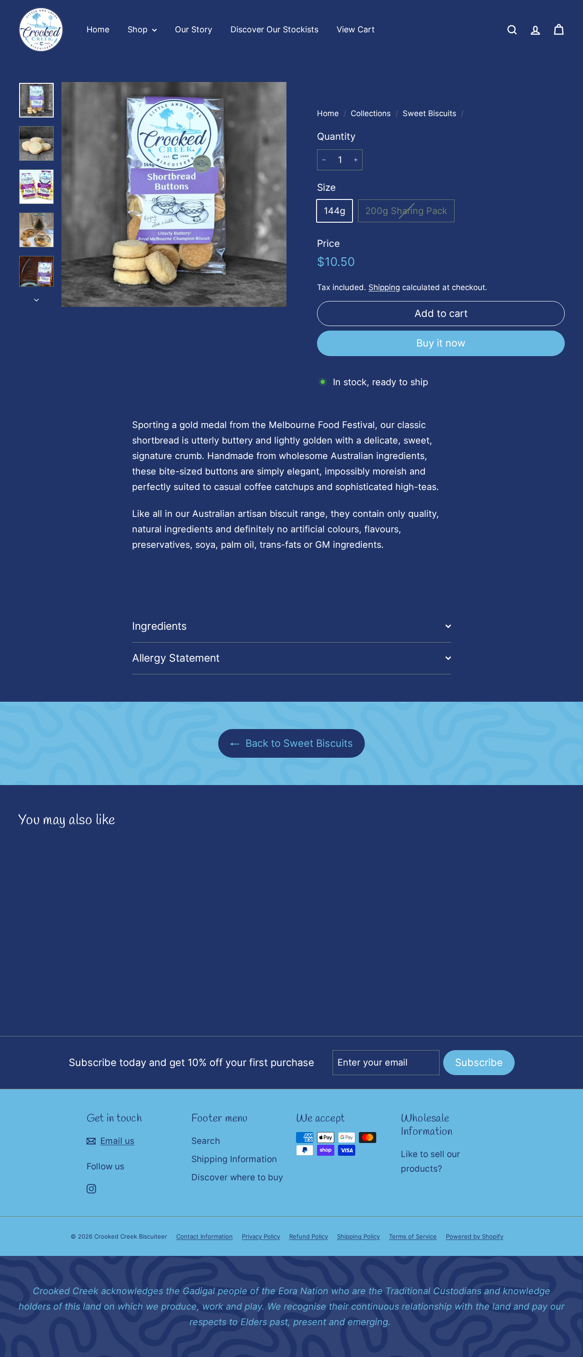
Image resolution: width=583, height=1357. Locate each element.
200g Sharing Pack (409, 213)
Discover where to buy (237, 1177)
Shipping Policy (358, 1236)
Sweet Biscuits (429, 113)
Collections (372, 113)
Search (205, 1141)
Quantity (336, 136)
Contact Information (204, 1236)
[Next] (36, 297)
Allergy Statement (176, 658)
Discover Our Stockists (274, 29)
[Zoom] (173, 194)
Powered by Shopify (474, 1236)
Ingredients (159, 626)
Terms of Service (413, 1236)
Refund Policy (308, 1236)
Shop (139, 29)
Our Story (193, 29)
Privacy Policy (261, 1236)
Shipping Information (234, 1159)
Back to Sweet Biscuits (298, 743)
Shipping (384, 287)
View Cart (356, 29)
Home (98, 29)
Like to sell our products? (430, 1161)
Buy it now (440, 343)
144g (334, 210)
